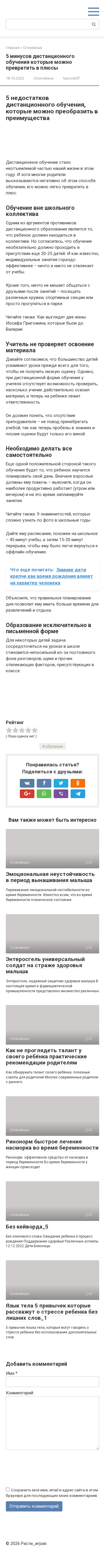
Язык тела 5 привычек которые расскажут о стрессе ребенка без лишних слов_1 (51, 1311)
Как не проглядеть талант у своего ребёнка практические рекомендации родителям (46, 1056)
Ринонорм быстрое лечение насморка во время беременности (52, 1144)
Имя (12, 1373)
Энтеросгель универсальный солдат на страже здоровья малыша (45, 965)
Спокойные (44, 78)
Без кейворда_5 (27, 1226)
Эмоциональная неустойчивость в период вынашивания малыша (50, 877)
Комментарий (19, 1392)
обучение (54, 746)
